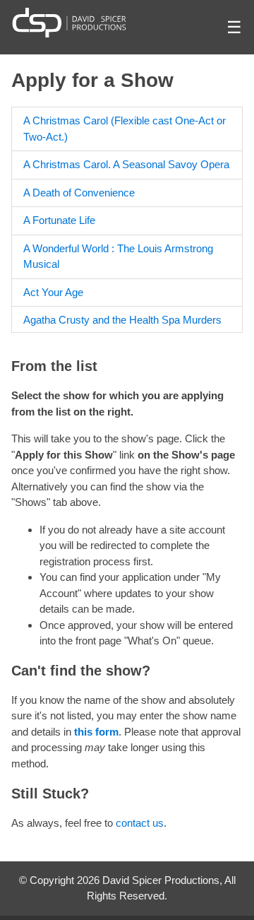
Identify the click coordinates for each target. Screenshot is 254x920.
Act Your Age (53, 292)
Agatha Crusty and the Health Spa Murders (122, 320)
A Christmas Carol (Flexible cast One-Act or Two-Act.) (124, 128)
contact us (140, 823)
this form (96, 732)
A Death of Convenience (79, 193)
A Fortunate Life (59, 220)
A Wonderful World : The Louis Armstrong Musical (118, 256)
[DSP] (69, 22)
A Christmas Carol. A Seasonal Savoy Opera (126, 164)
